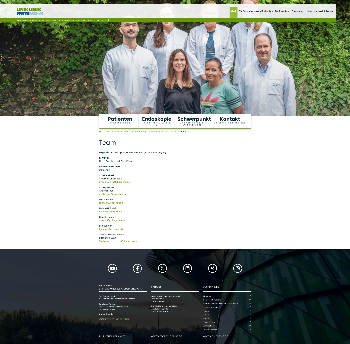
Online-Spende (106, 314)
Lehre (309, 11)
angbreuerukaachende (113, 194)
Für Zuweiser (282, 11)
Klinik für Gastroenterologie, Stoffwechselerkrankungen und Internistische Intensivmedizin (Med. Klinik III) (63, 20)
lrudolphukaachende (111, 229)
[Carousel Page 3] (1, 60)
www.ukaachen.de (159, 311)
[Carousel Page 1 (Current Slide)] (1, 56)
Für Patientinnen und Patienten (256, 11)
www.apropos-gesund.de (166, 336)
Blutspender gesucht (112, 336)
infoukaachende (159, 309)
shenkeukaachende (111, 202)
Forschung (297, 11)
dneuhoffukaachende (112, 220)
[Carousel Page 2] (1, 58)
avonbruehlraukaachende (114, 182)
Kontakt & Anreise (324, 11)
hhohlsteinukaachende (112, 211)
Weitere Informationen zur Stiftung (114, 319)
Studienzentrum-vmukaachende (118, 241)
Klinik (233, 11)
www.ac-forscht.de (215, 336)
